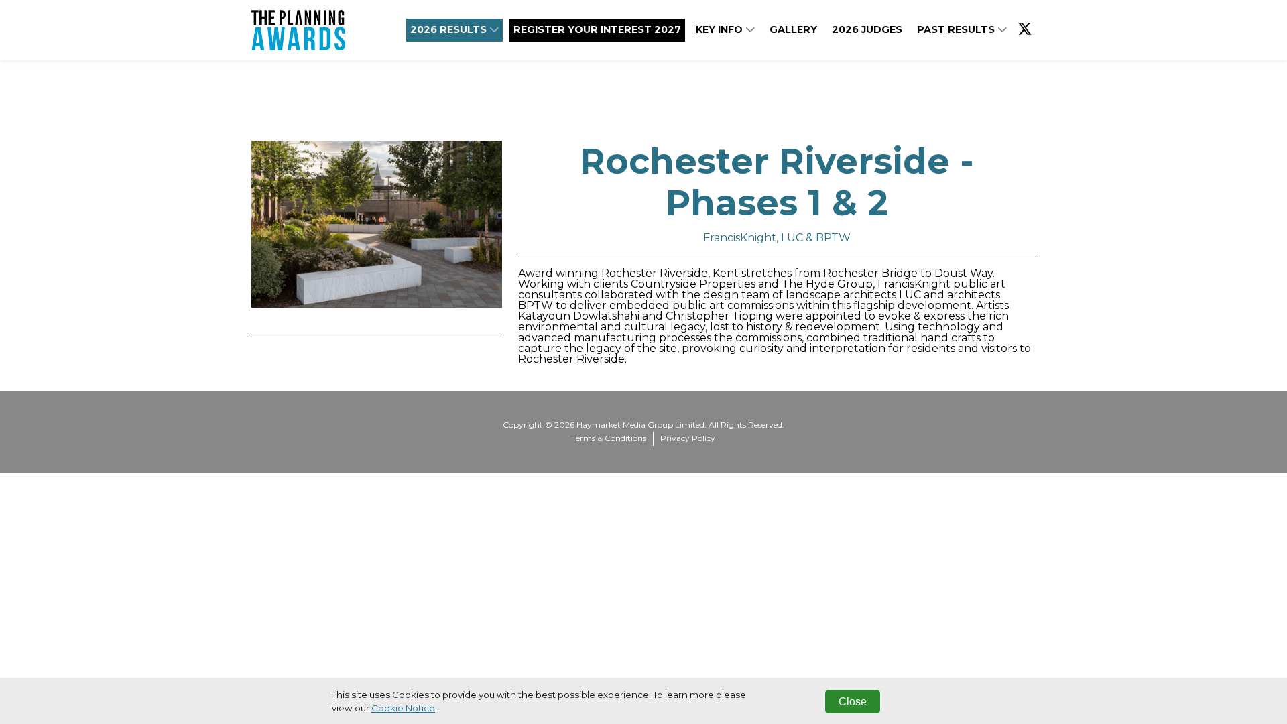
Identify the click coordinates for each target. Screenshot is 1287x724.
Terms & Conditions (609, 438)
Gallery (793, 29)
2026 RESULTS (449, 29)
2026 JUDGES (867, 29)
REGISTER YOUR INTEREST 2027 (597, 29)
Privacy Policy (687, 438)
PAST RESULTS (957, 29)
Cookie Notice (403, 708)
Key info (720, 29)
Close (853, 701)
